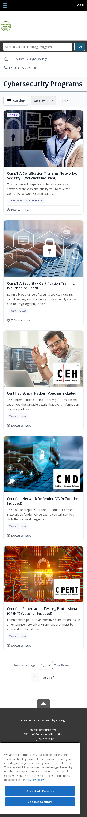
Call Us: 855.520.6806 (21, 68)
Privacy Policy (35, 780)
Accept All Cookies (40, 791)
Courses (19, 59)
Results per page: (25, 665)
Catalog (19, 101)
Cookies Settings (40, 802)
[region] (40, 778)
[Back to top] (43, 723)
